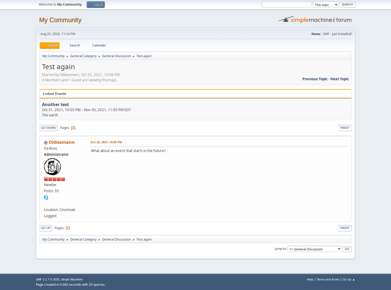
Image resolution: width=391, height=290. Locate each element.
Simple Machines (72, 279)
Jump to (280, 248)
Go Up (45, 228)
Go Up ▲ (349, 279)
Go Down (48, 128)
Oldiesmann (62, 142)
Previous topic (315, 79)
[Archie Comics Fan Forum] (46, 203)
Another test (55, 104)
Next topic (339, 79)
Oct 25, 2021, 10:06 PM (106, 142)
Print (344, 128)
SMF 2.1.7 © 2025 (47, 279)
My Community (60, 19)
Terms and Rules (328, 279)
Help (310, 279)
